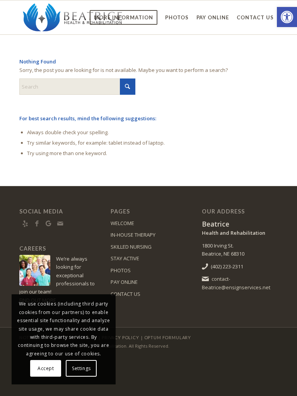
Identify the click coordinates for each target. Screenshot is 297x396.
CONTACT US (125, 293)
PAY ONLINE (124, 281)
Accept (46, 368)
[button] (287, 17)
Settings (81, 368)
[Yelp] (25, 223)
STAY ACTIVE (125, 258)
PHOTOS (121, 270)
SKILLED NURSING (131, 246)
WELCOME (122, 223)
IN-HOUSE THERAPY (133, 234)
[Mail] (60, 223)
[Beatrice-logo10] (73, 17)
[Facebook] (37, 223)
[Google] (48, 223)
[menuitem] (123, 17)
